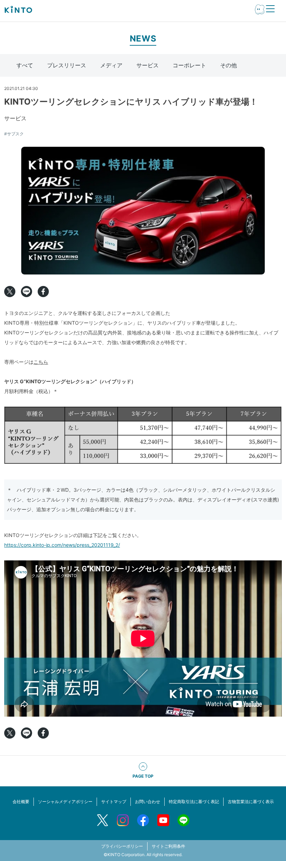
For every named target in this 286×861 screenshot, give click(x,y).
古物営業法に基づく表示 (251, 801)
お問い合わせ (147, 801)
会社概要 (21, 801)
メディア (111, 65)
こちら (40, 362)
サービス (147, 65)
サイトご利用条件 (168, 846)
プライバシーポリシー (122, 846)
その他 (228, 65)
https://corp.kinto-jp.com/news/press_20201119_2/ (62, 545)
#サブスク (14, 133)
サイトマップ (113, 801)
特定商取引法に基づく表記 (194, 801)
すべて (24, 65)
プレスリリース (66, 65)
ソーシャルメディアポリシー (65, 801)
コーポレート (189, 65)
